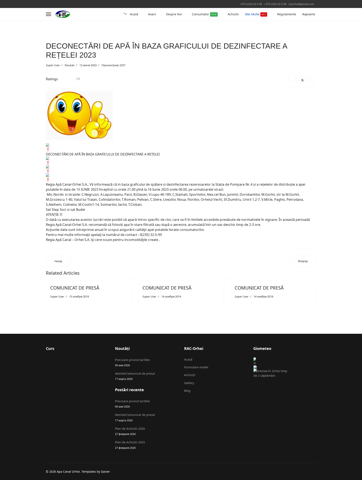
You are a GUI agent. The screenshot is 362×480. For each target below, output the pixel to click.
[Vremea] (272, 363)
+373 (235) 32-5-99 (251, 4)
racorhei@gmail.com (301, 4)
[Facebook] (292, 78)
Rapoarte (308, 14)
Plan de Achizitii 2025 (130, 444)
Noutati (69, 65)
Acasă (134, 14)
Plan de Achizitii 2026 (130, 431)
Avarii (152, 14)
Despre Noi (174, 14)
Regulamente (286, 14)
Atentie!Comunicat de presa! (135, 375)
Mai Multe (255, 14)
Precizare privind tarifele (132, 362)
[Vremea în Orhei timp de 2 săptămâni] (272, 373)
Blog (187, 391)
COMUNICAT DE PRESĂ (74, 288)
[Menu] (48, 14)
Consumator (204, 14)
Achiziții (189, 375)
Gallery (189, 383)
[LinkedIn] (312, 78)
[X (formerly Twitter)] (302, 80)
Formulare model (196, 367)
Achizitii (233, 14)
